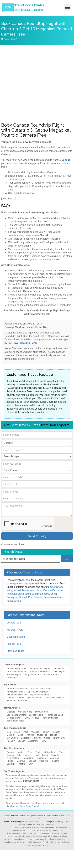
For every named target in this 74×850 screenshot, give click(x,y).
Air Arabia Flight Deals (17, 688)
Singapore (41, 757)
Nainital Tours (14, 643)
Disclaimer (31, 824)
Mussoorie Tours (16, 636)
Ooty (44, 740)
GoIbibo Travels (14, 717)
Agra (26, 731)
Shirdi (47, 737)
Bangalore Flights (32, 674)
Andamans (33, 740)
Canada (32, 760)
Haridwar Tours (15, 629)
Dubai (45, 754)
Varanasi (35, 731)
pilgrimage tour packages (20, 583)
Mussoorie (42, 734)
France (62, 751)
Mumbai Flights (14, 674)
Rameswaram (51, 597)
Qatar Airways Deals (54, 697)
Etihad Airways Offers (17, 694)
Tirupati (23, 597)
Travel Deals (9, 39)
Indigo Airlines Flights (40, 668)
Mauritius (21, 760)
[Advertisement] (37, 84)
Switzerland (49, 751)
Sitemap (40, 824)
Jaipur (46, 731)
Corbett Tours (14, 622)
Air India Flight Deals (16, 668)
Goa (9, 731)
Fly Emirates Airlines (39, 694)
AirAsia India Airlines (16, 671)
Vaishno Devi (59, 737)
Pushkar (56, 731)
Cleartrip (11, 711)
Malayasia (54, 757)
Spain (38, 751)
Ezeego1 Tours (36, 714)
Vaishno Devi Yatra (53, 590)
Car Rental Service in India (53, 816)
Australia (55, 754)
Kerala (17, 731)
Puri (30, 597)
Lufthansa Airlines (15, 697)
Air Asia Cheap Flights (41, 688)
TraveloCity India (50, 717)
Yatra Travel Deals (15, 720)
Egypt (36, 754)
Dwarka (38, 597)
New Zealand (13, 757)
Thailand (55, 760)
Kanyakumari (14, 600)
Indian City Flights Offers (30, 816)
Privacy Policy (57, 821)
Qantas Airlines (34, 697)
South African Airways (17, 700)
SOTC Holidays (32, 717)
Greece (10, 754)
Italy (19, 754)
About (47, 821)
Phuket (10, 760)
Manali (21, 734)
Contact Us (50, 824)
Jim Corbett (12, 737)
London (20, 751)
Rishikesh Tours (15, 650)
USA (31, 763)
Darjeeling (26, 737)
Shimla (30, 734)
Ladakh (21, 740)
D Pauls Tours (41, 711)
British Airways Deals (38, 691)
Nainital (53, 734)
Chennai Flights (51, 674)
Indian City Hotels (11, 816)
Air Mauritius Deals (16, 691)
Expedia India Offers (16, 714)
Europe (10, 751)
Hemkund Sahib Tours (19, 593)
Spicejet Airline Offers (40, 671)
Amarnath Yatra (40, 593)
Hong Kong (28, 757)
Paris (30, 751)
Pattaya (21, 763)
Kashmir (11, 740)
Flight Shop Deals (54, 714)
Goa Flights (12, 677)
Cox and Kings (25, 711)
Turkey (27, 754)
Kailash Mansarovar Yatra (28, 590)
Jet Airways (58, 668)
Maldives (43, 760)
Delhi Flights (59, 671)
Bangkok (11, 763)
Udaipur (10, 734)
